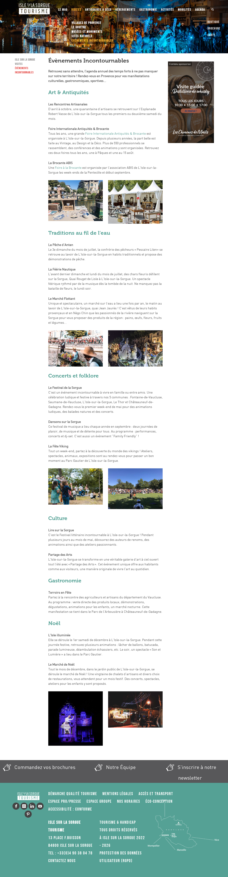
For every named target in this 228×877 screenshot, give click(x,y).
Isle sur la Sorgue (25, 59)
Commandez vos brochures (44, 767)
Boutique (214, 22)
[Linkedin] (32, 806)
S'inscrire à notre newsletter (196, 772)
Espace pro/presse (64, 801)
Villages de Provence (86, 23)
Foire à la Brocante (68, 168)
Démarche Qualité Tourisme (72, 793)
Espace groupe (99, 801)
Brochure (214, 28)
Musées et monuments (87, 32)
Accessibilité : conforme (70, 809)
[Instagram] (24, 806)
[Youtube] (40, 806)
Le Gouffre (79, 27)
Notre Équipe (120, 767)
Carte (212, 35)
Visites (19, 64)
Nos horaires (128, 801)
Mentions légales (117, 793)
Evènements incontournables (92, 40)
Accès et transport (156, 793)
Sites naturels (82, 36)
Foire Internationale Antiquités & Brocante (115, 133)
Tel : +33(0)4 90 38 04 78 (70, 853)
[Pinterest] (28, 814)
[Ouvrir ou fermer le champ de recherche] (212, 9)
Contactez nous (62, 860)
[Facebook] (16, 806)
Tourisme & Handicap (118, 822)
